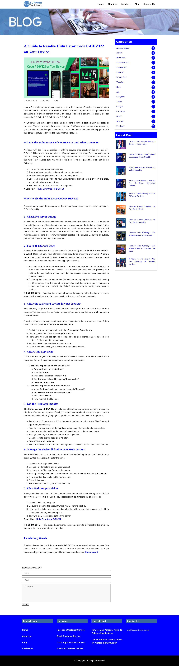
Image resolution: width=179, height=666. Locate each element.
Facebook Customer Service (71, 630)
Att (117, 92)
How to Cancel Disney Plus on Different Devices (142, 195)
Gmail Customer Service (68, 636)
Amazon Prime (122, 48)
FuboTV (119, 72)
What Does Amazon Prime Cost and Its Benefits (142, 168)
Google (119, 106)
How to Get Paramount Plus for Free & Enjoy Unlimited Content (142, 183)
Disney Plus (121, 77)
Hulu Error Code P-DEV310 (51, 189)
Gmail (119, 116)
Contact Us (149, 4)
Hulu (118, 87)
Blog (137, 4)
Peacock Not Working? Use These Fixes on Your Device (142, 234)
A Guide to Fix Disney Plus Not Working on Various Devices (142, 261)
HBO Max (120, 58)
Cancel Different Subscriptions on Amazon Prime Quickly (142, 155)
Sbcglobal (120, 97)
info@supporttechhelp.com (138, 630)
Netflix (119, 53)
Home (101, 4)
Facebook (120, 126)
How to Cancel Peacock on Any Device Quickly (142, 221)
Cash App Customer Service (71, 642)
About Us (112, 4)
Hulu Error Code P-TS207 (48, 519)
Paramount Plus (122, 63)
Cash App (120, 111)
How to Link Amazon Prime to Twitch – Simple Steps (142, 142)
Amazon (119, 121)
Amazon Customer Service (70, 649)
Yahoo (119, 102)
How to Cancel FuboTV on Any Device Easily (142, 208)
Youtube (119, 82)
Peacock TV (121, 67)
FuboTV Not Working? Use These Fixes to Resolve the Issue (142, 248)
